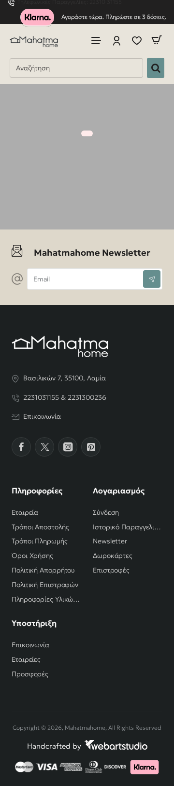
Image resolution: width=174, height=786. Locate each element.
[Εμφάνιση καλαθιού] (156, 40)
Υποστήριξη (34, 623)
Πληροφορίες (37, 490)
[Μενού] (96, 40)
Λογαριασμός (119, 490)
